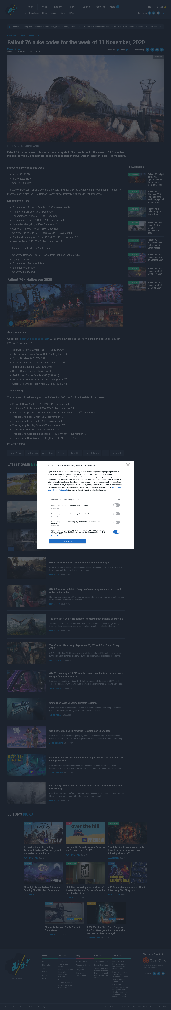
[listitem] (85, 499)
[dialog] (85, 505)
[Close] (128, 465)
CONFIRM (67, 541)
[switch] (116, 505)
